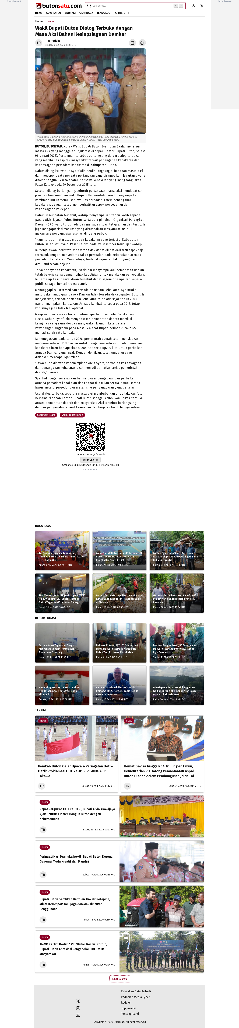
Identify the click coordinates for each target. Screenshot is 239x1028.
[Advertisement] (14, 55)
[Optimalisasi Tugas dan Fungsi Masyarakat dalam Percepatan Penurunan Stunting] (62, 643)
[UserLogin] (193, 6)
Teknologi (104, 12)
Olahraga (86, 12)
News (39, 12)
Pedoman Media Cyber (135, 997)
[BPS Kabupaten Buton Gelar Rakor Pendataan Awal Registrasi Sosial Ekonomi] (62, 685)
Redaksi (126, 1002)
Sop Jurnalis (128, 1008)
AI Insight (122, 12)
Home (39, 21)
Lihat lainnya (119, 979)
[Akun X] (78, 1001)
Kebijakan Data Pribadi (136, 991)
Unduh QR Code (90, 460)
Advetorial (53, 12)
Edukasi (70, 12)
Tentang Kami (130, 1013)
